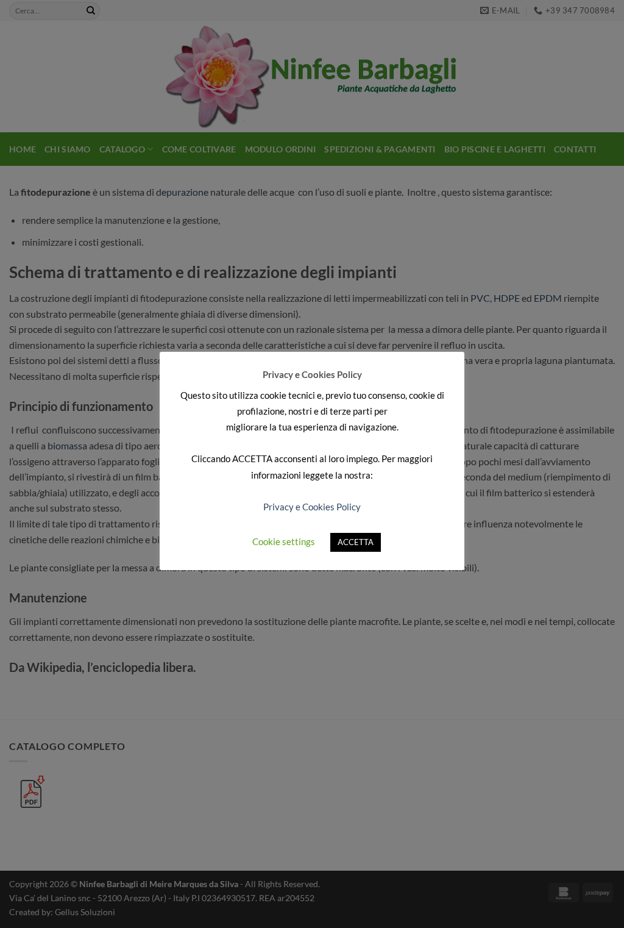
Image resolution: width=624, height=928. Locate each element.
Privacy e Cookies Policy (312, 506)
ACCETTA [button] (356, 542)
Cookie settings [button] (283, 541)
